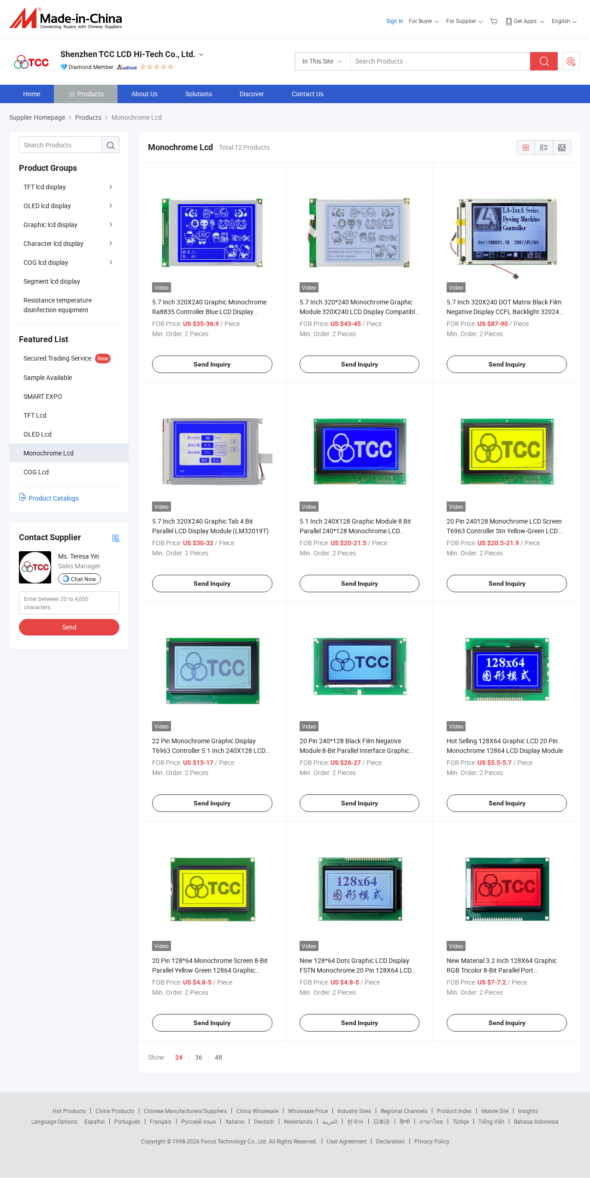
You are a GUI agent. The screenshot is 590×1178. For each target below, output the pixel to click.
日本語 (381, 1121)
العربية (329, 1121)
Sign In (394, 20)
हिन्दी (405, 1121)
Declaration (390, 1141)
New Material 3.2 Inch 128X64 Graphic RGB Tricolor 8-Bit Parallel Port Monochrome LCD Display (502, 970)
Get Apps (525, 20)
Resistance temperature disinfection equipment (58, 305)
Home (31, 93)
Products (90, 93)
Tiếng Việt (491, 1121)
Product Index (454, 1110)
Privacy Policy (431, 1141)
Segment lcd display (52, 281)
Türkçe (461, 1121)
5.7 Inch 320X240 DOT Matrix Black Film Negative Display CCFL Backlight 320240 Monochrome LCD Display (505, 311)
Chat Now (83, 579)
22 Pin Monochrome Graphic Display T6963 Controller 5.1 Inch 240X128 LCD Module (209, 750)
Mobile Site (494, 1110)
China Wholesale (257, 1110)
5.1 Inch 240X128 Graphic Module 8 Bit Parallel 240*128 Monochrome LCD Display (355, 531)
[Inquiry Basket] (495, 20)
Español (94, 1121)
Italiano (234, 1121)
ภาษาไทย (431, 1121)
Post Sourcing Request (571, 61)
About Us (144, 93)
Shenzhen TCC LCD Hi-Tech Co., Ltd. (127, 54)
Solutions (198, 93)
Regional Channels (404, 1110)
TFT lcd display (45, 186)
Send (69, 627)
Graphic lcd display (50, 224)
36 (198, 1057)
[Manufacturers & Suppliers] (68, 18)
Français (160, 1121)
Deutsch (264, 1121)
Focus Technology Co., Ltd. (235, 1141)
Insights (528, 1110)
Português (127, 1121)
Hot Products (69, 1110)
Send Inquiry (212, 364)
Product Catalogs (54, 498)
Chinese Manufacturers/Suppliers (185, 1110)
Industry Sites (354, 1110)
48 (218, 1057)
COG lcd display (46, 262)
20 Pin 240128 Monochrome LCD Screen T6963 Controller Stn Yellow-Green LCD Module (504, 531)
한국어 (355, 1121)
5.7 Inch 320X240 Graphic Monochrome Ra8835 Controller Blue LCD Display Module (209, 311)
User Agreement (346, 1141)
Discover (252, 93)
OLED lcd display (47, 205)
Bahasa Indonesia (536, 1121)
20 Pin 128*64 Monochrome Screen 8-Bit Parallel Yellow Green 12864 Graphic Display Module (210, 970)
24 (179, 1057)
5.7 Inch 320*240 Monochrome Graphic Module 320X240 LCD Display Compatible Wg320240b (359, 311)
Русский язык (198, 1121)
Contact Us (308, 93)
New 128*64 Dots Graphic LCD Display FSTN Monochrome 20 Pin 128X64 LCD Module (356, 970)
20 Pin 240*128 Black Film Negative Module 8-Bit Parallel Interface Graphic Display (354, 750)
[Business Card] (115, 537)
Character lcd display (53, 243)
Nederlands (298, 1121)
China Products (114, 1110)
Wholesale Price (308, 1110)
